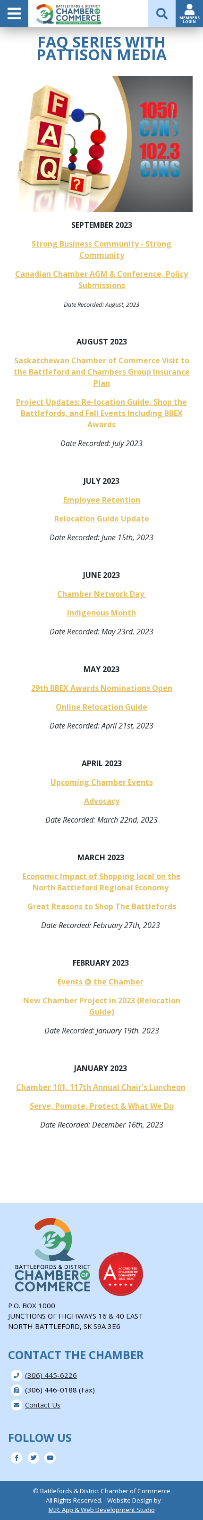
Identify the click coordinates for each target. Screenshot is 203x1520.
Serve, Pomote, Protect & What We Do (102, 1106)
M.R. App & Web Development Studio (102, 1509)
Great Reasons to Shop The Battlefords (101, 906)
